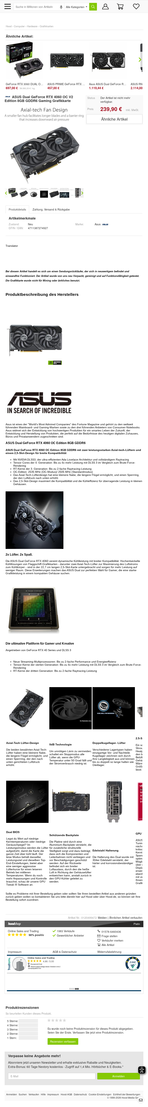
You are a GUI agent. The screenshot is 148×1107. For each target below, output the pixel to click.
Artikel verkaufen (125, 917)
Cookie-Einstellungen (100, 1094)
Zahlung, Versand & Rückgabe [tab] (51, 209)
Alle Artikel (108, 945)
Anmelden (118, 1076)
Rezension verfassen (63, 1041)
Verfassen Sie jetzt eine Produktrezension (98, 1032)
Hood (9, 26)
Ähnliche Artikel (114, 119)
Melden (102, 917)
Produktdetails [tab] (17, 209)
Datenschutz (69, 952)
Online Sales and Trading (23, 931)
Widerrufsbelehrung (109, 952)
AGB (55, 952)
